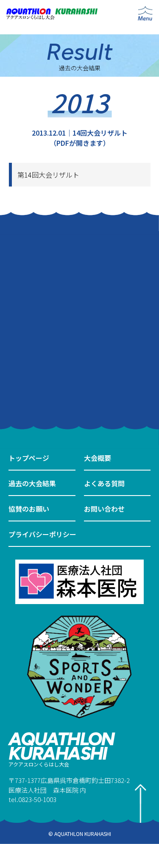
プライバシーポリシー (42, 534)
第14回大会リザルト (48, 175)
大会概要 (97, 458)
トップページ (28, 458)
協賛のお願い (28, 509)
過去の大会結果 (32, 483)
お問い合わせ (104, 509)
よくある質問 (104, 483)
